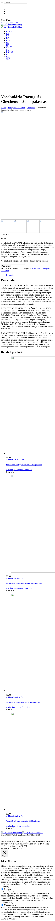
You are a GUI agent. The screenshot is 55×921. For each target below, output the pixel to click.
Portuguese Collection (16, 108)
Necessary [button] (5, 886)
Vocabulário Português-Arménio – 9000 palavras (24, 583)
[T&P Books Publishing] (11, 26)
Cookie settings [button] (10, 846)
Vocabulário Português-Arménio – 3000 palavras (24, 465)
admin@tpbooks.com (9, 22)
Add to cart (6, 266)
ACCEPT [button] (23, 846)
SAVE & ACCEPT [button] (9, 919)
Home (3, 108)
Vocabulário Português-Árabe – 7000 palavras (23, 702)
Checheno (31, 108)
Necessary (8, 889)
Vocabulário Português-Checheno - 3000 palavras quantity (24, 261)
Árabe (8, 707)
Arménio (9, 470)
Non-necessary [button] (7, 903)
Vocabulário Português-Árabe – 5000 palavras (23, 821)
